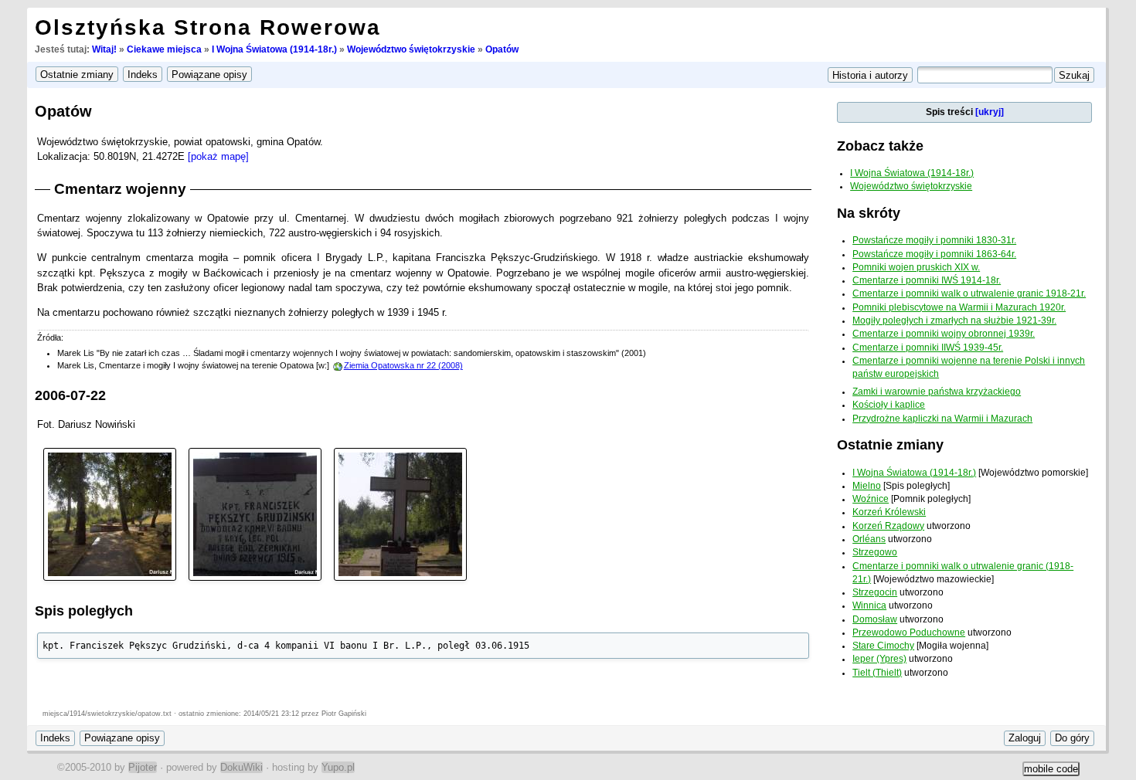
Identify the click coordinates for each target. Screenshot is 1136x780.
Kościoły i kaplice (888, 404)
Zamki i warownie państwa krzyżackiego (936, 391)
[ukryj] (989, 112)
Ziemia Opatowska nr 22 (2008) (403, 365)
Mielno (866, 485)
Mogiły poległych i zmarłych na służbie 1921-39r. (954, 320)
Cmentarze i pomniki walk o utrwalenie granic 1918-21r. (969, 293)
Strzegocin (874, 592)
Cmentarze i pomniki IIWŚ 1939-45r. (927, 347)
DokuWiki (241, 767)
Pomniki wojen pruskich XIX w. (916, 267)
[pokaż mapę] (218, 156)
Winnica (869, 605)
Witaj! (104, 49)
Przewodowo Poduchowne (908, 632)
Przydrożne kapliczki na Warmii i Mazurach (942, 418)
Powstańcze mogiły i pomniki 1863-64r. (934, 254)
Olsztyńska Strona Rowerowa (208, 27)
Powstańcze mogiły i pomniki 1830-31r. (934, 240)
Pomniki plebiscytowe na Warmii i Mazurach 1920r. (959, 307)
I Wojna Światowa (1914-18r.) (274, 49)
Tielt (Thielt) (877, 672)
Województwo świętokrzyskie (411, 49)
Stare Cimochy (883, 645)
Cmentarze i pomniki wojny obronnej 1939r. (943, 333)
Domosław (874, 619)
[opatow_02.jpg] (255, 513)
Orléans (869, 539)
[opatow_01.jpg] (109, 513)
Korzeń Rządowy (888, 526)
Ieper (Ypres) (879, 658)
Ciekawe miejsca (164, 49)
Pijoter (142, 767)
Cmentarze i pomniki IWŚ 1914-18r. (926, 280)
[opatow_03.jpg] (400, 513)
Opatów (502, 49)
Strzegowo (874, 552)
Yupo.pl (338, 767)
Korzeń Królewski (889, 512)
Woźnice (870, 499)
